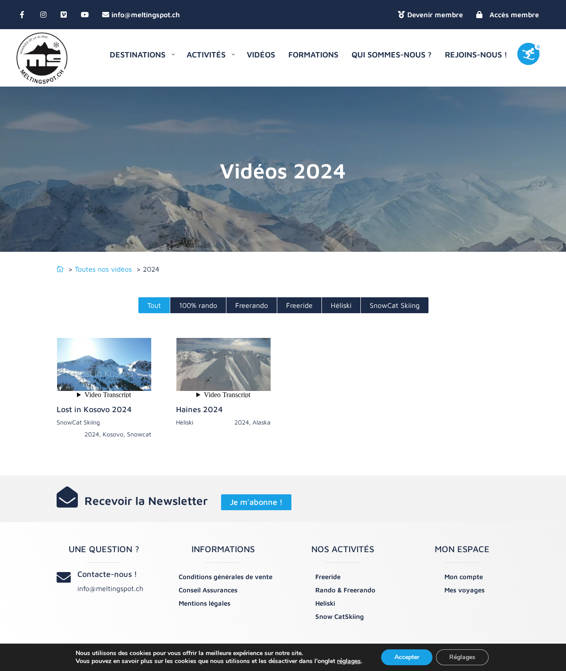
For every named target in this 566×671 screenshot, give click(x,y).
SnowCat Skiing (395, 305)
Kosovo (113, 434)
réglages (349, 661)
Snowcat (139, 434)
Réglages (462, 657)
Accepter (406, 657)
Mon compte (463, 576)
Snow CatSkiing (339, 616)
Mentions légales (204, 603)
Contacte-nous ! (107, 574)
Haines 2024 (199, 409)
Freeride (299, 305)
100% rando (198, 305)
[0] (533, 58)
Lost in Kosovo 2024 (94, 409)
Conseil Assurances (208, 590)
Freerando (251, 305)
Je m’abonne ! (256, 502)
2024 (91, 434)
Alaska (261, 422)
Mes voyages (464, 590)
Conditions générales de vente (225, 576)
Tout (154, 305)
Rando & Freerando (345, 590)
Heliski (325, 603)
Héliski (341, 305)
